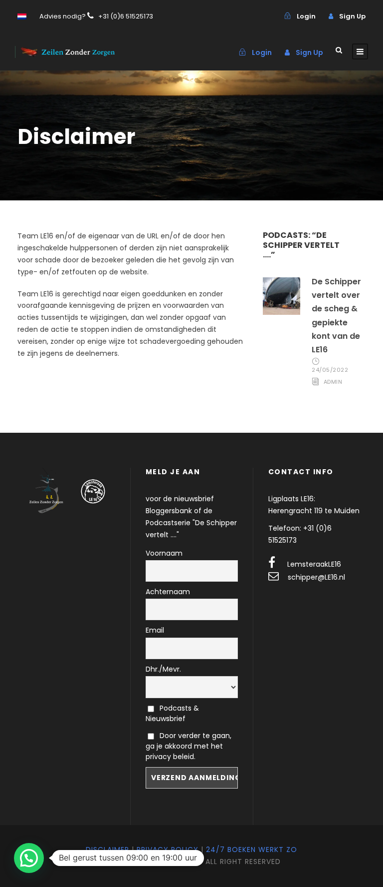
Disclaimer (107, 850)
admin (333, 382)
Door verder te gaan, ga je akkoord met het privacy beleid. (188, 746)
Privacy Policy (167, 850)
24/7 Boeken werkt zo (251, 850)
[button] (29, 858)
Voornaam (164, 553)
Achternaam (168, 592)
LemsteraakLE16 (314, 564)
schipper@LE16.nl (316, 577)
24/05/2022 (330, 370)
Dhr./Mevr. (163, 669)
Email (155, 630)
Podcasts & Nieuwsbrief (172, 713)
